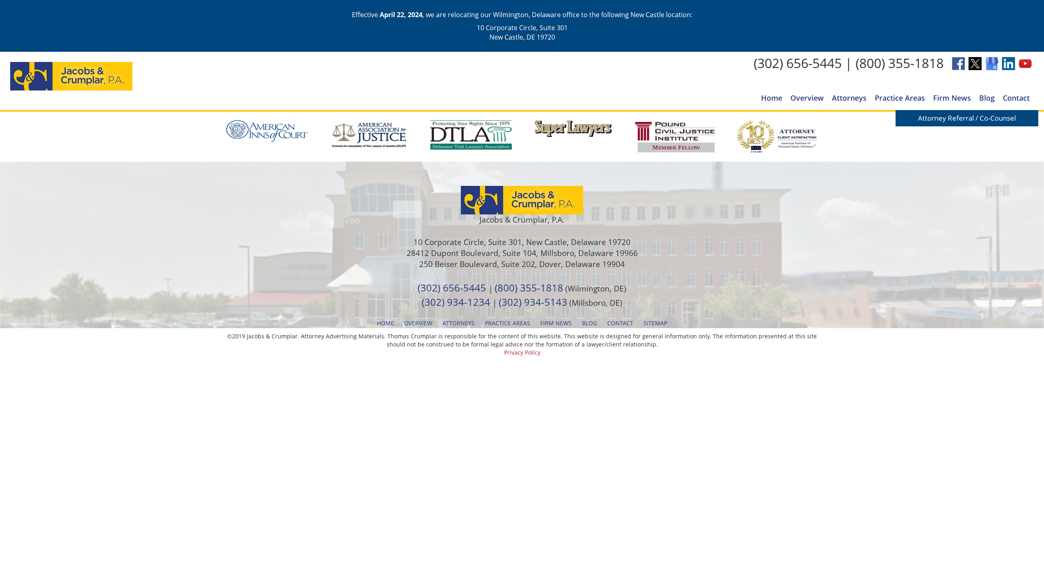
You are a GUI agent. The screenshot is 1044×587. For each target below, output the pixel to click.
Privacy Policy (522, 352)
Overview (807, 98)
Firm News (952, 98)
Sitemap (655, 323)
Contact (1016, 98)
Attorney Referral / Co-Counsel (967, 118)
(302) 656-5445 (798, 63)
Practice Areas (900, 98)
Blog (987, 98)
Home (771, 98)
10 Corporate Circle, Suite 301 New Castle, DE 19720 (522, 32)
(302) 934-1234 (456, 302)
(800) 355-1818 (900, 63)
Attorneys (849, 98)
